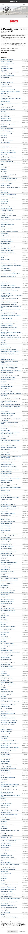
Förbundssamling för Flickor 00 (6, 803)
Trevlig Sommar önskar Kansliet (7, 669)
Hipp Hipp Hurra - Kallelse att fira (7, 82)
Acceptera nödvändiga (12, 931)
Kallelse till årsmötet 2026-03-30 (7, 79)
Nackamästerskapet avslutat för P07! (8, 590)
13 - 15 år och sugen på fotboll (6, 499)
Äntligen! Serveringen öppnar (6, 281)
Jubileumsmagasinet (4, 832)
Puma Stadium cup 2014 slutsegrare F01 (8, 889)
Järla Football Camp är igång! (6, 659)
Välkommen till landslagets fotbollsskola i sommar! (10, 426)
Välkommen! (3, 914)
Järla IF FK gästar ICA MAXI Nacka (7, 608)
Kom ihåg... (3, 880)
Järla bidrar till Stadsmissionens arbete (8, 610)
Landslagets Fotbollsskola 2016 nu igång (8, 506)
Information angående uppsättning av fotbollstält (10, 469)
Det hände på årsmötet (5, 283)
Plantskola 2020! (4, 381)
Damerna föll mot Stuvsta (5, 646)
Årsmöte (2, 775)
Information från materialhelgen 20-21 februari (9, 534)
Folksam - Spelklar (4, 622)
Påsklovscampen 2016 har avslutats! (8, 526)
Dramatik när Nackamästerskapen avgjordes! (9, 580)
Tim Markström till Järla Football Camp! (8, 704)
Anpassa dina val (4, 928)
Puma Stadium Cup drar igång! (6, 523)
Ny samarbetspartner (4, 557)
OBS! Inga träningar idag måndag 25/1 (8, 323)
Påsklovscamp (3, 87)
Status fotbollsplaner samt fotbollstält (8, 329)
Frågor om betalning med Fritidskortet (8, 89)
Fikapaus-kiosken (4, 169)
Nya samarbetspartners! (5, 346)
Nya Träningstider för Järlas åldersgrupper (8, 768)
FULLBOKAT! (3, 558)
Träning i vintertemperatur (5, 190)
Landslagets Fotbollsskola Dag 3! (7, 700)
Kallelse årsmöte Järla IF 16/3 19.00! (7, 464)
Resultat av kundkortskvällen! (6, 471)
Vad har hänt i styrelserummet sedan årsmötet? (9, 212)
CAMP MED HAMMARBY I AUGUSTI (8, 359)
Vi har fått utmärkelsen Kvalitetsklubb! (8, 124)
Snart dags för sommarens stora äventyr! (8, 397)
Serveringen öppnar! (4, 763)
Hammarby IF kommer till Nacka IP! (7, 535)
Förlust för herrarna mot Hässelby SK (8, 710)
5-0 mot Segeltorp (4, 619)
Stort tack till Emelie (4, 199)
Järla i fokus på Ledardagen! (6, 565)
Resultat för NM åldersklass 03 (6, 812)
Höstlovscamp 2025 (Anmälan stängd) (8, 109)
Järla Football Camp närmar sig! (7, 666)
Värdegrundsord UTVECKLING (6, 485)
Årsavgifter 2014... (4, 900)
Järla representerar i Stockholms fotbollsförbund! (10, 460)
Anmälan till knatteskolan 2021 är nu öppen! (9, 327)
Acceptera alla (22, 931)
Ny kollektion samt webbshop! (6, 318)
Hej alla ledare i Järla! (5, 436)
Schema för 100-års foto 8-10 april (7, 893)
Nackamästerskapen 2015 (5, 594)
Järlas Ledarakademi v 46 (5, 569)
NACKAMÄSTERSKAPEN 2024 (7, 161)
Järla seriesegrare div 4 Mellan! (6, 443)
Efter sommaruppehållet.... (6, 116)
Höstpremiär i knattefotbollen (6, 495)
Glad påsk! (3, 229)
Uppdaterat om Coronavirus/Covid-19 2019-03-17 (10, 375)
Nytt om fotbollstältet (4, 192)
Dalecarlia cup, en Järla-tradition (7, 140)
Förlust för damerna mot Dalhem (7, 628)
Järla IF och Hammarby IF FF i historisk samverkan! (10, 382)
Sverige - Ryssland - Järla (5, 816)
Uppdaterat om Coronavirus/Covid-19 (7, 379)
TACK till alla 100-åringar (5, 819)
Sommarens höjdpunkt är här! (6, 73)
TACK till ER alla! (4, 826)
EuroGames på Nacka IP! (5, 664)
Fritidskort (2, 80)
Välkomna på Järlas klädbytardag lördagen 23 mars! (10, 404)
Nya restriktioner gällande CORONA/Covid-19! (9, 338)
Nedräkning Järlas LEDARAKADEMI (7, 571)
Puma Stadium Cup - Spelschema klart (8, 894)
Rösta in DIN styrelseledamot (6, 539)
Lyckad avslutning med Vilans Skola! (8, 724)
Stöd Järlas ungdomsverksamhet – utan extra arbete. (11, 406)
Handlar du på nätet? (4, 910)
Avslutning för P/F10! (5, 587)
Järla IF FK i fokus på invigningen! (7, 678)
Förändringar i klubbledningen (6, 473)
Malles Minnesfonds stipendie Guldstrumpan (9, 907)
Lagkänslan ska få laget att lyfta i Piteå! (8, 684)
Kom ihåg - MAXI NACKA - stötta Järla (8, 867)
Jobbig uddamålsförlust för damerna (7, 599)
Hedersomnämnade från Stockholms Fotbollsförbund (10, 478)
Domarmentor (3, 111)
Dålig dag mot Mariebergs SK (6, 731)
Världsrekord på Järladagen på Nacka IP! (8, 447)
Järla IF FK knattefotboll (5, 759)
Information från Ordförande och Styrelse (8, 194)
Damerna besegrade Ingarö (6, 694)
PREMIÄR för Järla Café (5, 519)
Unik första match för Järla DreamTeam (8, 509)
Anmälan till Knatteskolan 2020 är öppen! (8, 391)
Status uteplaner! (4, 395)
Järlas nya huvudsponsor (5, 217)
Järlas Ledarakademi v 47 (5, 567)
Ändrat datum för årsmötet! (6, 347)
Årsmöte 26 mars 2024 (5, 176)
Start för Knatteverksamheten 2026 (7, 75)
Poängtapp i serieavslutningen (6, 603)
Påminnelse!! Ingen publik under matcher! (8, 349)
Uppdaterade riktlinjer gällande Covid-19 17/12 (9, 335)
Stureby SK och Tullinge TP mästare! (8, 521)
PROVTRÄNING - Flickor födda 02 (7, 601)
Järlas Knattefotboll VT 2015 (6, 766)
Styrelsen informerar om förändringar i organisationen (10, 287)
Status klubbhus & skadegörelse (7, 325)
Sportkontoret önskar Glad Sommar (7, 63)
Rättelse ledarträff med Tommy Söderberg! (9, 466)
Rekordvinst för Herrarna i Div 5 (6, 61)
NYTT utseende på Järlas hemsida (7, 555)
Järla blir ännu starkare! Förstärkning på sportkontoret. (11, 393)
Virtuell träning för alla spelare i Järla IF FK (9, 365)
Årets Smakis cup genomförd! (6, 416)
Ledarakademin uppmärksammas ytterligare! (9, 562)
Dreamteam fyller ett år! (5, 585)
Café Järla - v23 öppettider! (6, 862)
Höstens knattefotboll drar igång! (7, 415)
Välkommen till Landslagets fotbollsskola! (8, 459)
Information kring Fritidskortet (6, 107)
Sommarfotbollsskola (4, 866)
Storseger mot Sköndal (5, 632)
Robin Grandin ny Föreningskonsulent (8, 777)
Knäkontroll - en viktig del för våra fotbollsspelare (10, 743)
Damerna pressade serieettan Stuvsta (8, 717)
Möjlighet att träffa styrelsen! (6, 541)
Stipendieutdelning (4, 95)
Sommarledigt (3, 501)
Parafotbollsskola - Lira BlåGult (6, 228)
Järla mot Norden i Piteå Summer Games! (8, 722)
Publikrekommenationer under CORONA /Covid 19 (10, 351)
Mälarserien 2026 (4, 70)
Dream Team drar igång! (5, 754)
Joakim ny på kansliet (5, 411)
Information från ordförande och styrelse (8, 246)
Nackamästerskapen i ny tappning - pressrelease (10, 747)
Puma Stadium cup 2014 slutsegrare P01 (8, 887)
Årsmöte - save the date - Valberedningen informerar (10, 187)
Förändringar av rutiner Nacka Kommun (8, 841)
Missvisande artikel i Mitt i (5, 442)
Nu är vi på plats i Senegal (5, 912)
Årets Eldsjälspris (4, 878)
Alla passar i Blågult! (4, 511)
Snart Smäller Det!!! (4, 828)
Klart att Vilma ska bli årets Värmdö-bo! (8, 869)
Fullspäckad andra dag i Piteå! (6, 677)
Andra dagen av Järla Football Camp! (8, 655)
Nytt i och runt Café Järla (5, 268)
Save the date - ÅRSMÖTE (6, 248)
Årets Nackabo (3, 798)
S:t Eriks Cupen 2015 (5, 752)
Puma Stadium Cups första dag (6, 891)
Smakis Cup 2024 (4, 167)
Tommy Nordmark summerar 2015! (7, 573)
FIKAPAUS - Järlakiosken (5, 165)
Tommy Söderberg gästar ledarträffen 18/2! (9, 468)
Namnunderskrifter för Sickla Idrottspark (8, 285)
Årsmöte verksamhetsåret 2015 (6, 537)
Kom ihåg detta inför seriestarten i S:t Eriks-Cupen (10, 302)
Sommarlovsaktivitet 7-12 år (6, 772)
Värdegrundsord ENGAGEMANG (7, 480)
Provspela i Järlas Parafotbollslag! (7, 250)
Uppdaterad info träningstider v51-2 (7, 150)
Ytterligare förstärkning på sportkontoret (8, 180)
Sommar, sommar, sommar (6, 118)
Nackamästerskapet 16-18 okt (6, 581)
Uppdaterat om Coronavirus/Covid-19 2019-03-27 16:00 (11, 370)
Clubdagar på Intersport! (5, 235)
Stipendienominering (4, 203)
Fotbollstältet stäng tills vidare (6, 208)
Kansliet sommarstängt (5, 847)
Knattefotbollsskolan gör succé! (6, 757)
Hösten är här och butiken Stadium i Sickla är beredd (10, 476)
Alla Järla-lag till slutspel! (5, 675)
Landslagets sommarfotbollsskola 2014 (8, 905)
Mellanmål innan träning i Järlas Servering (8, 750)
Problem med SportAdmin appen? (7, 386)
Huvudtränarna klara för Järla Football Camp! (9, 720)
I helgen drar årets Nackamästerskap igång (9, 484)
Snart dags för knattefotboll (6, 515)
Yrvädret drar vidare (4, 475)
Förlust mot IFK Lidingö (5, 736)
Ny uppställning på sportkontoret (7, 210)
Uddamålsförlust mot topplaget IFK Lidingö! (9, 645)
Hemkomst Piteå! (4, 671)
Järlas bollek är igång (5, 615)
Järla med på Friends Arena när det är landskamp (10, 864)
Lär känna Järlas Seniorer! (5, 449)
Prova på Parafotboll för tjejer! (6, 213)
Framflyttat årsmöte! (4, 374)
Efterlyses (2, 860)
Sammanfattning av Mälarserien (7, 68)
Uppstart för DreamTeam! (5, 657)
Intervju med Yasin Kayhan (6, 528)
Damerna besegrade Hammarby (6, 525)
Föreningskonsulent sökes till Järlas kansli (9, 786)
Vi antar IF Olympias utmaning (6, 833)
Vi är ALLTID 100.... (4, 853)
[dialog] (14, 926)
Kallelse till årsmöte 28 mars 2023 (7, 241)
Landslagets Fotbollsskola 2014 (6, 855)
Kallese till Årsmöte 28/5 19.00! (6, 390)
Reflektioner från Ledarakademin (7, 564)
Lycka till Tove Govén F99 (5, 805)
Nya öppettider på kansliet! (6, 756)
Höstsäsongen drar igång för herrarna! (8, 662)
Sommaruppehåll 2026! (5, 64)
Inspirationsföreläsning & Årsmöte (7, 128)
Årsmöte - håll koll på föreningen (7, 546)
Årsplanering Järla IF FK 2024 (6, 183)
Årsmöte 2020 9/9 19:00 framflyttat (7, 353)
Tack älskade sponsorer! (5, 142)
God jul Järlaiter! (4, 135)
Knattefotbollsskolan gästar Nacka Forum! (8, 551)
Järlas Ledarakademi (4, 801)
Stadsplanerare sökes (5, 560)
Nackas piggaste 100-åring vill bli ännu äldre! (9, 901)
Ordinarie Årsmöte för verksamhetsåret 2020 (9, 313)
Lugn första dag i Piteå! (5, 680)
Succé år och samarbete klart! (6, 133)
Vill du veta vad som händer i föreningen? (8, 215)
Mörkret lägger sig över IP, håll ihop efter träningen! (10, 440)
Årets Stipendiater (4, 821)
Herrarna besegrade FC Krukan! (6, 650)
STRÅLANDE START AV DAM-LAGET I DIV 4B (10, 71)
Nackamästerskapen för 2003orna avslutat (8, 808)
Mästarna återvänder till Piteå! (6, 685)
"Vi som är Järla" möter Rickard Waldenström (9, 578)
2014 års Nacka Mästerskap (6, 843)
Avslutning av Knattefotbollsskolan (7, 583)
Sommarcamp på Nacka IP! (6, 239)
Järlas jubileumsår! (4, 874)
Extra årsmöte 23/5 (4, 428)
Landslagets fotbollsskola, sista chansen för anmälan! (11, 418)
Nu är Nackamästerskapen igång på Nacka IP (9, 814)
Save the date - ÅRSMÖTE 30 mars (7, 131)
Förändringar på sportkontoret (6, 86)
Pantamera (3, 226)
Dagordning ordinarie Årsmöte (6, 544)
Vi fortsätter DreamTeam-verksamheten (8, 817)
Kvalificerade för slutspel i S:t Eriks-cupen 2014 (9, 810)
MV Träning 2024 (4, 171)
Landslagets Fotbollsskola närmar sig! (8, 713)
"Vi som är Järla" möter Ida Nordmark (8, 513)
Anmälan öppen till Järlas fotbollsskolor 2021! (9, 321)
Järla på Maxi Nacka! (5, 903)
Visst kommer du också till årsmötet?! (8, 542)
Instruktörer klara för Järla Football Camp (8, 718)
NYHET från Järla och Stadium (6, 788)
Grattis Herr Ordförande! (5, 706)
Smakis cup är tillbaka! (5, 222)
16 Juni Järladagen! (4, 420)
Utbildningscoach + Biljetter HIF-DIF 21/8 (8, 276)
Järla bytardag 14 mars (5, 388)
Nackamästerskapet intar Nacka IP (7, 592)
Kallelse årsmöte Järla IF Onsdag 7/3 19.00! (9, 435)
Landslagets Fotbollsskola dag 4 (7, 692)
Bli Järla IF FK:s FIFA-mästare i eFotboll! (8, 253)
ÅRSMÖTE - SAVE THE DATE (6, 289)
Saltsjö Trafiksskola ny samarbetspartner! (8, 740)
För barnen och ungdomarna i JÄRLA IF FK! (9, 364)
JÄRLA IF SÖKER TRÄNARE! (6, 293)
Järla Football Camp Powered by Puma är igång (9, 497)
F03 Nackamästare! (4, 576)
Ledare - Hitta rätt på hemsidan (6, 896)
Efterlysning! (3, 782)
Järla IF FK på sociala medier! (6, 708)
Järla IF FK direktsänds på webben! (7, 643)
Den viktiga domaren (4, 773)
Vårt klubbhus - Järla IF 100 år (6, 837)
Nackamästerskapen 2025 (5, 113)
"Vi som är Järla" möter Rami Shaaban (8, 612)
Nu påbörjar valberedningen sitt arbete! (8, 413)
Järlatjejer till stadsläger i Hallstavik (7, 857)
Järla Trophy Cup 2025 (5, 146)
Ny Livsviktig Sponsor (5, 492)
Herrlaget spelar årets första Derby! (7, 425)
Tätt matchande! (4, 673)
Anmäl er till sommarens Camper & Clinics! (9, 304)
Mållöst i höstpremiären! (5, 661)
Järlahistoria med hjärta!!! (5, 101)
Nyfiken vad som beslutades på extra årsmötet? (10, 784)
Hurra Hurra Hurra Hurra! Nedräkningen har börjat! (10, 830)
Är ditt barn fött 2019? (5, 84)
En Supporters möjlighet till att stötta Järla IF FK (10, 508)
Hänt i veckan (3, 617)
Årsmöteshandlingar (4, 233)
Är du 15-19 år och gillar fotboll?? (7, 835)
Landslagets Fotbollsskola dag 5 (7, 691)
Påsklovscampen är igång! (6, 530)
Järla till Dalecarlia (4, 502)
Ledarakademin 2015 (4, 636)
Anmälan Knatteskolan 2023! (6, 243)
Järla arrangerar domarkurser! (6, 462)
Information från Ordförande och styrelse (8, 152)
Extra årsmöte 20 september (6, 270)
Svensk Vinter (3, 800)
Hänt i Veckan (3, 574)
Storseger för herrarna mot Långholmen (8, 626)
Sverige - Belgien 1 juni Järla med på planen (9, 858)
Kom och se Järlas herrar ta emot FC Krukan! (9, 451)
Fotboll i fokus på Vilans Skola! (6, 741)
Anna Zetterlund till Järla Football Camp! (8, 668)
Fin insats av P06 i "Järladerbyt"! (7, 729)
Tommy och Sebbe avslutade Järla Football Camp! (10, 652)
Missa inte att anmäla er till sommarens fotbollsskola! (11, 219)
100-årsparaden (3, 823)
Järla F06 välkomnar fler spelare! (7, 372)
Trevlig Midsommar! (4, 689)
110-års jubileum (4, 137)
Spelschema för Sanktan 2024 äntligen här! (9, 174)
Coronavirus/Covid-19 (5, 384)
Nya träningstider (4, 779)
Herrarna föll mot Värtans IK (6, 620)
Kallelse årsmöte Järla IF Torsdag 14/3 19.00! (9, 408)
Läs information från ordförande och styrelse (9, 178)
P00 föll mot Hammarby (5, 711)
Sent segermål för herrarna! (6, 637)
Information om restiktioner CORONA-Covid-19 (9, 298)
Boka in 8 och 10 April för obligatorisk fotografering (10, 898)
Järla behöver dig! (4, 344)
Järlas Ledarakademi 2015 (5, 596)
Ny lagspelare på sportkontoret (6, 156)
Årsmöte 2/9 (3, 357)
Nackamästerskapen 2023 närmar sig (8, 206)
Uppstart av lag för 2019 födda (6, 96)
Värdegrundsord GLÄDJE (5, 482)
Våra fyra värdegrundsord (5, 493)
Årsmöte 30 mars (4, 126)
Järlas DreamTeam (4, 807)
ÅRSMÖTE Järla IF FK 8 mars (6, 553)
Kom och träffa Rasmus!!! (5, 77)
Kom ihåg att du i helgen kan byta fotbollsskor (9, 231)
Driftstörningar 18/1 (4, 330)
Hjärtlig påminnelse (4, 139)
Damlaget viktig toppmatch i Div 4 (7, 59)
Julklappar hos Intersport (5, 259)
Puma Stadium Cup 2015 (5, 770)
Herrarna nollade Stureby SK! (6, 733)
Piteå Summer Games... (5, 849)
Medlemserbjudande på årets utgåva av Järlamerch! (10, 91)
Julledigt (2, 257)
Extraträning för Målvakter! (6, 245)
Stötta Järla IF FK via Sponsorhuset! (7, 114)
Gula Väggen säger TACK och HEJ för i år (8, 504)
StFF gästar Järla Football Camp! (7, 653)
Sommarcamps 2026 (4, 66)
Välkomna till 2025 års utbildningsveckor (8, 106)
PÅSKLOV (3, 532)
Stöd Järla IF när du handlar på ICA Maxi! (8, 445)
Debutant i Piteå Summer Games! (7, 682)
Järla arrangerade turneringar (6, 873)
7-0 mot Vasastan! (4, 738)
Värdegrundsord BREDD (5, 490)
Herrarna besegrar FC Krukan (6, 698)
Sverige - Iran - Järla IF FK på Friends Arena (9, 765)
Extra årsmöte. (3, 438)
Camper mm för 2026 (4, 93)
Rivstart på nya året (4, 255)
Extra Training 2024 (4, 173)
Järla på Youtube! (4, 639)
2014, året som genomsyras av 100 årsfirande (9, 917)
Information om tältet (4, 196)
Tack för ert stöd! (4, 154)
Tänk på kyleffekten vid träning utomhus (8, 916)
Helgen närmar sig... (4, 876)
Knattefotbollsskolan (4, 727)
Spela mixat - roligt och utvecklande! (7, 312)
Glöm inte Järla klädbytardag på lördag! (8, 377)
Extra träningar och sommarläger (7, 220)
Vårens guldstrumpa (4, 871)
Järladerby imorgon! (4, 734)
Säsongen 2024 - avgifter (5, 185)
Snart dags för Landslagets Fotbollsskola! (8, 749)
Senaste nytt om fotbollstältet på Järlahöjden (9, 197)
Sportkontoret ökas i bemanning (7, 181)
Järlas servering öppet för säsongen (7, 224)
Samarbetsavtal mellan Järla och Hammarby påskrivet (11, 337)
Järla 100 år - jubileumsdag (6, 845)
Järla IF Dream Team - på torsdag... (7, 824)
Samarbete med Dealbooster (6, 120)
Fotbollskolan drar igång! (5, 430)
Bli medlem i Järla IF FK (5, 130)
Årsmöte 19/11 (3, 340)
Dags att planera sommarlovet (6, 548)
